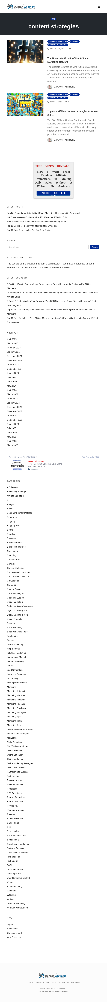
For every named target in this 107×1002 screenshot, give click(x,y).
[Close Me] (84, 468)
